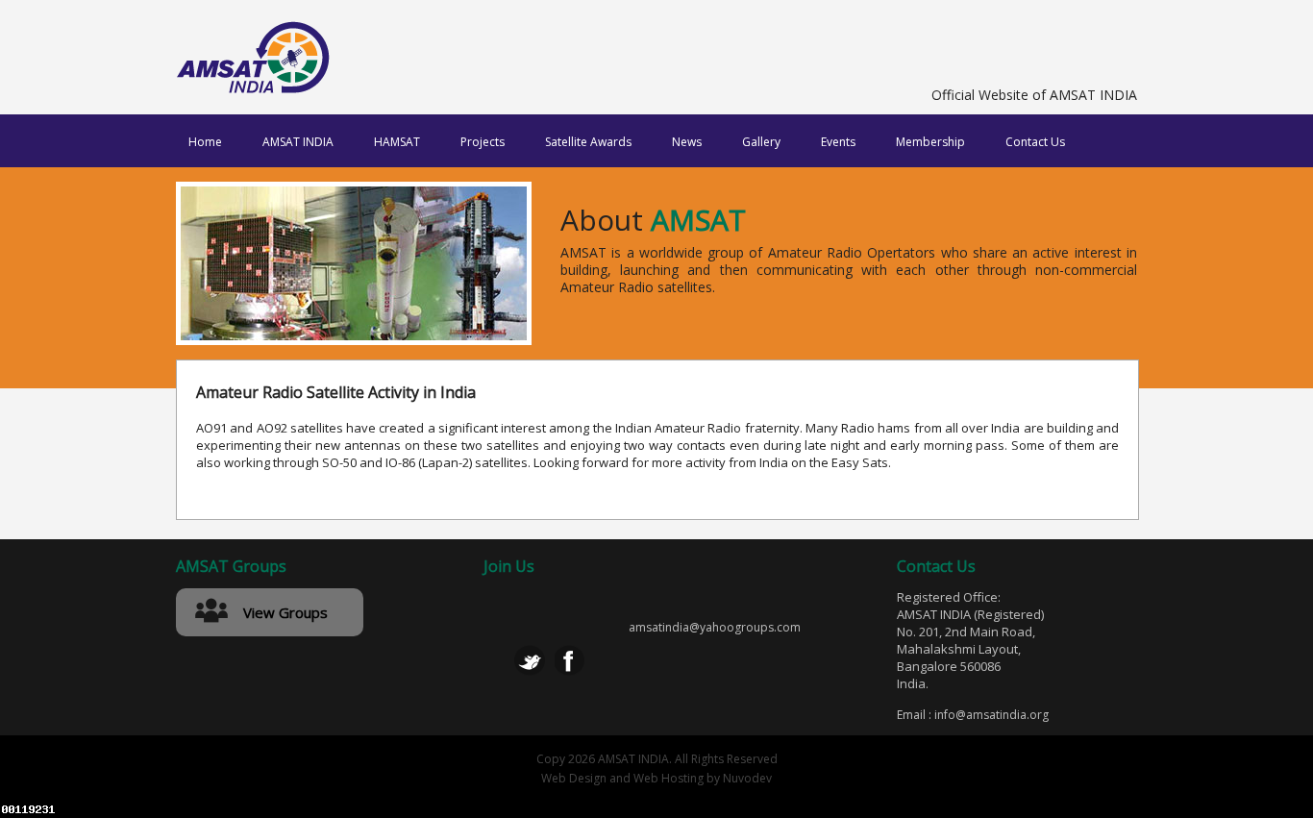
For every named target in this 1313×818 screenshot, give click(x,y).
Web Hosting (668, 778)
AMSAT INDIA (298, 142)
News (687, 142)
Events (838, 142)
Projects (482, 142)
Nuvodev (747, 778)
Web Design (574, 778)
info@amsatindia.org (991, 714)
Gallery (761, 142)
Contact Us (1035, 142)
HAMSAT (397, 142)
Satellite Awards (588, 142)
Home (205, 142)
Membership (930, 142)
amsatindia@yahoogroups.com (715, 627)
